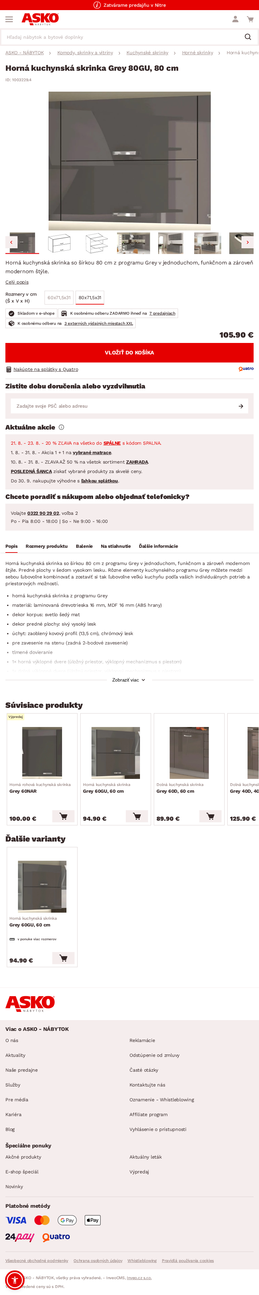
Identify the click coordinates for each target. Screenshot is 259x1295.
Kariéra (13, 1114)
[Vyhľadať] (250, 37)
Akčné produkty (23, 1157)
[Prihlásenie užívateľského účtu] (235, 19)
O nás (11, 1040)
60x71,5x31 (59, 297)
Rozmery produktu (47, 546)
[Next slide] (247, 242)
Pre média (16, 1099)
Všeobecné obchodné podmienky (36, 1260)
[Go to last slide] (11, 242)
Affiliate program (149, 1114)
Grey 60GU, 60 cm (106, 788)
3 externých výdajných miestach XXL (98, 323)
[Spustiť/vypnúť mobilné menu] (9, 19)
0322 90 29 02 (43, 513)
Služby (12, 1084)
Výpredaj (139, 1171)
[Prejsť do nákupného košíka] (250, 19)
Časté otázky (144, 1070)
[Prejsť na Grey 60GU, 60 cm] (116, 753)
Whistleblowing (141, 1260)
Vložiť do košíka (129, 352)
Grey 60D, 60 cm (179, 788)
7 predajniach (162, 313)
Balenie (84, 546)
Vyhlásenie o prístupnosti (158, 1129)
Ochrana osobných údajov (98, 1260)
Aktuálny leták (146, 1157)
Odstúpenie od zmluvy (154, 1055)
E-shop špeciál (21, 1171)
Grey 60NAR (40, 788)
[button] (22, 243)
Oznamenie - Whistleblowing (162, 1099)
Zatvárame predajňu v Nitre (135, 5)
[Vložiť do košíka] (63, 816)
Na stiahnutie (116, 546)
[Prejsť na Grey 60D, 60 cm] (189, 753)
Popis (11, 546)
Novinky (14, 1186)
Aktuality (15, 1055)
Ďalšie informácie (158, 546)
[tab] (11, 547)
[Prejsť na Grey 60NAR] (42, 753)
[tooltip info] (61, 427)
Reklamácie (142, 1040)
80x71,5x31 (90, 297)
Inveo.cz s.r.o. (139, 1277)
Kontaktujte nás (147, 1084)
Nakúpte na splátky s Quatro (45, 369)
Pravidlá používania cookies (188, 1260)
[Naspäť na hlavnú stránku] (40, 19)
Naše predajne (21, 1070)
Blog (10, 1129)
